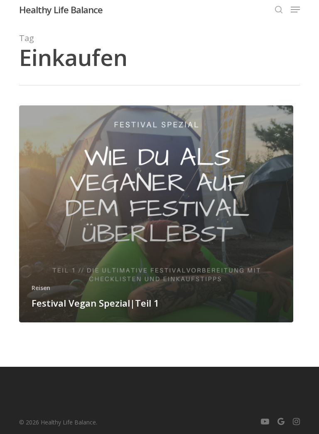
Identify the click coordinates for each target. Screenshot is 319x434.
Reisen (41, 288)
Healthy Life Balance (61, 9)
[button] (295, 9)
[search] (279, 9)
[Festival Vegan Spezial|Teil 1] (156, 213)
